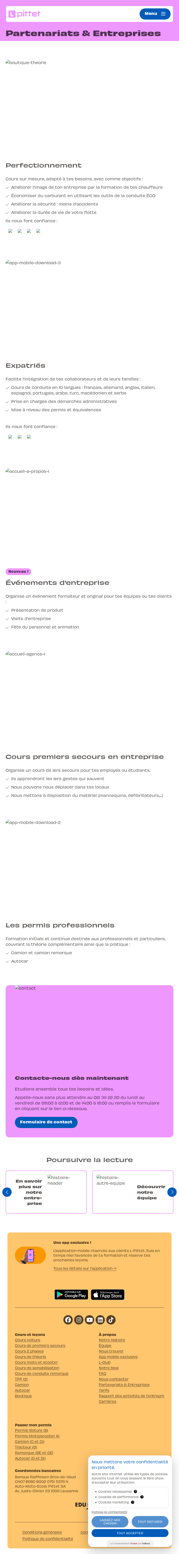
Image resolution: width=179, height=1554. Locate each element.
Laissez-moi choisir (110, 1521)
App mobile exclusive (118, 1356)
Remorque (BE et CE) (34, 1452)
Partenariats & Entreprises (124, 1384)
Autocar (22, 1390)
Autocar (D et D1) (30, 1458)
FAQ (102, 1373)
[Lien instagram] (78, 1319)
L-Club (104, 1362)
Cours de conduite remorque (42, 1373)
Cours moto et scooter (36, 1362)
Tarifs (104, 1390)
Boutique (23, 1395)
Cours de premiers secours (40, 1345)
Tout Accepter (130, 1533)
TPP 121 (21, 1379)
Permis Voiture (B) (31, 1430)
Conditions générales (42, 1532)
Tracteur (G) (26, 1447)
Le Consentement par (130, 1543)
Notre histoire (112, 1340)
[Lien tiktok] (111, 1319)
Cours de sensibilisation (37, 1367)
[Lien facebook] (68, 1319)
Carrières (107, 1401)
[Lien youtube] (89, 1319)
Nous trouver (111, 1351)
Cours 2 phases (29, 1351)
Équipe (105, 1345)
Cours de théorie (30, 1356)
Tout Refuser (150, 1521)
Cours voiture (27, 1340)
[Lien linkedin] (100, 1319)
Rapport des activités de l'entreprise (131, 1395)
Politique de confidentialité (47, 1538)
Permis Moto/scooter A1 (37, 1436)
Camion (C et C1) (30, 1441)
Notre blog (109, 1367)
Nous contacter (114, 1379)
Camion (22, 1384)
